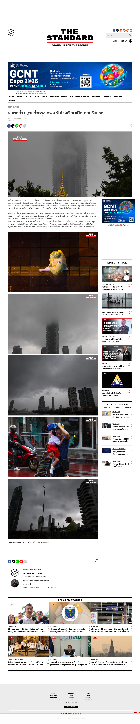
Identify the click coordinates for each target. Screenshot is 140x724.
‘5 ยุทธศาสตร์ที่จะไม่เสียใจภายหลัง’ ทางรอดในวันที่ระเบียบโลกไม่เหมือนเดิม (112, 340)
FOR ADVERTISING (71, 702)
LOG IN (115, 41)
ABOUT (12, 100)
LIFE (44, 97)
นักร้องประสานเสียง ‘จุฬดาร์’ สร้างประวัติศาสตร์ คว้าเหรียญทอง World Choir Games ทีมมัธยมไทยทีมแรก (26, 663)
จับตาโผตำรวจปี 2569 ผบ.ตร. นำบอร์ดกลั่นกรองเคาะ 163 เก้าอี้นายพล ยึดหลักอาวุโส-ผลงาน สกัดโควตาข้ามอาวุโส (120, 440)
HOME (11, 97)
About (70, 700)
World (104, 336)
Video (70, 695)
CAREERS (118, 97)
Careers (70, 697)
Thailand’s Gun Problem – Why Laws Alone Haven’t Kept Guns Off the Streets (113, 313)
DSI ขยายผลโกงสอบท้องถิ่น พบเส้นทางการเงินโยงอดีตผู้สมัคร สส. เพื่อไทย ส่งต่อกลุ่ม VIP (120, 415)
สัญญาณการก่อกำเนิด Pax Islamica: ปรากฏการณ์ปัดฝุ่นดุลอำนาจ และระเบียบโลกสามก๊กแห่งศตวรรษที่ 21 (120, 452)
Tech (113, 284)
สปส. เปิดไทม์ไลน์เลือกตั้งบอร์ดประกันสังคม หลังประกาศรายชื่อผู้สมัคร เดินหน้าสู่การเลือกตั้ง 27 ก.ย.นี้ (112, 394)
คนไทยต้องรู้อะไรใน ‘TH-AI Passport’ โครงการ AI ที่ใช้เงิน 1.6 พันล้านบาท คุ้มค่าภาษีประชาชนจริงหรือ (113, 288)
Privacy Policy (53, 700)
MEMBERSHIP (71, 707)
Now (88, 695)
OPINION (96, 97)
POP (37, 97)
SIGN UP (124, 41)
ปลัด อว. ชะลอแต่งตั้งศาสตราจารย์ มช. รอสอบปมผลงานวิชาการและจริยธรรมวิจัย (120, 427)
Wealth (71, 693)
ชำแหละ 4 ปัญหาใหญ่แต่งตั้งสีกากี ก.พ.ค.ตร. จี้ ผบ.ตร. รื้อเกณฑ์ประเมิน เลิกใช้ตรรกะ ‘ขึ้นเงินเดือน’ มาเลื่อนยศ (120, 465)
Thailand (14, 107)
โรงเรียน (37, 542)
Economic (106, 284)
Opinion (53, 697)
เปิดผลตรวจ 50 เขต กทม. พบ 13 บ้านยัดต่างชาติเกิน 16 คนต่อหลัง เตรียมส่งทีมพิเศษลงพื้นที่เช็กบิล (110, 630)
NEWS (19, 97)
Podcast (53, 695)
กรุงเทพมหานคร (19, 542)
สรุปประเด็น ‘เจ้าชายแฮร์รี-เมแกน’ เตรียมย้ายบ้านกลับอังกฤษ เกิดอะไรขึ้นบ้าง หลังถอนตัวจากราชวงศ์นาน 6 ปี (113, 367)
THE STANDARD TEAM (18, 118)
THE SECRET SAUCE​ (79, 97)
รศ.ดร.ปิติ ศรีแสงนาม (118, 449)
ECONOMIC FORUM (58, 97)
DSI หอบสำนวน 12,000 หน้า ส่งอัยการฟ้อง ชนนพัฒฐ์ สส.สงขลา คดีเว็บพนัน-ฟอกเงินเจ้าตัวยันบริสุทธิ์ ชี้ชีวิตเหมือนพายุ (26, 630)
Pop (88, 693)
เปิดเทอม (29, 542)
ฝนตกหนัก (45, 542)
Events (88, 697)
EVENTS (107, 97)
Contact (88, 700)
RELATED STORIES (70, 600)
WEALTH (28, 97)
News (53, 693)
